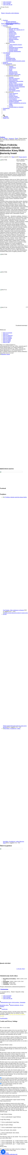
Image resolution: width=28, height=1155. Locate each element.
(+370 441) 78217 (20, 968)
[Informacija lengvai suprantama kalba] (3, 111)
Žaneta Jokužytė (23, 157)
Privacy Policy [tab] (3, 1146)
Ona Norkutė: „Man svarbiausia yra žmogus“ (13, 610)
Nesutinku (5, 1018)
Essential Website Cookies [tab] (6, 1044)
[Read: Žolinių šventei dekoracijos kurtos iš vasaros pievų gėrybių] (15, 614)
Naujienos (2, 137)
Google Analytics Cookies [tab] (6, 1085)
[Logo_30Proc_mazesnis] (9, 13)
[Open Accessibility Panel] (3, 1151)
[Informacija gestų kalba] (3, 112)
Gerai (1, 1018)
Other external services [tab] (5, 1101)
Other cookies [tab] (3, 1134)
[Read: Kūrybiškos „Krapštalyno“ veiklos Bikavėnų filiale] (15, 728)
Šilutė (13, 157)
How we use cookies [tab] (5, 1027)
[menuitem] (15, 22)
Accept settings (3, 1154)
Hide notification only (12, 1154)
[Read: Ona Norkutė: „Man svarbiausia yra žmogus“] (15, 497)
